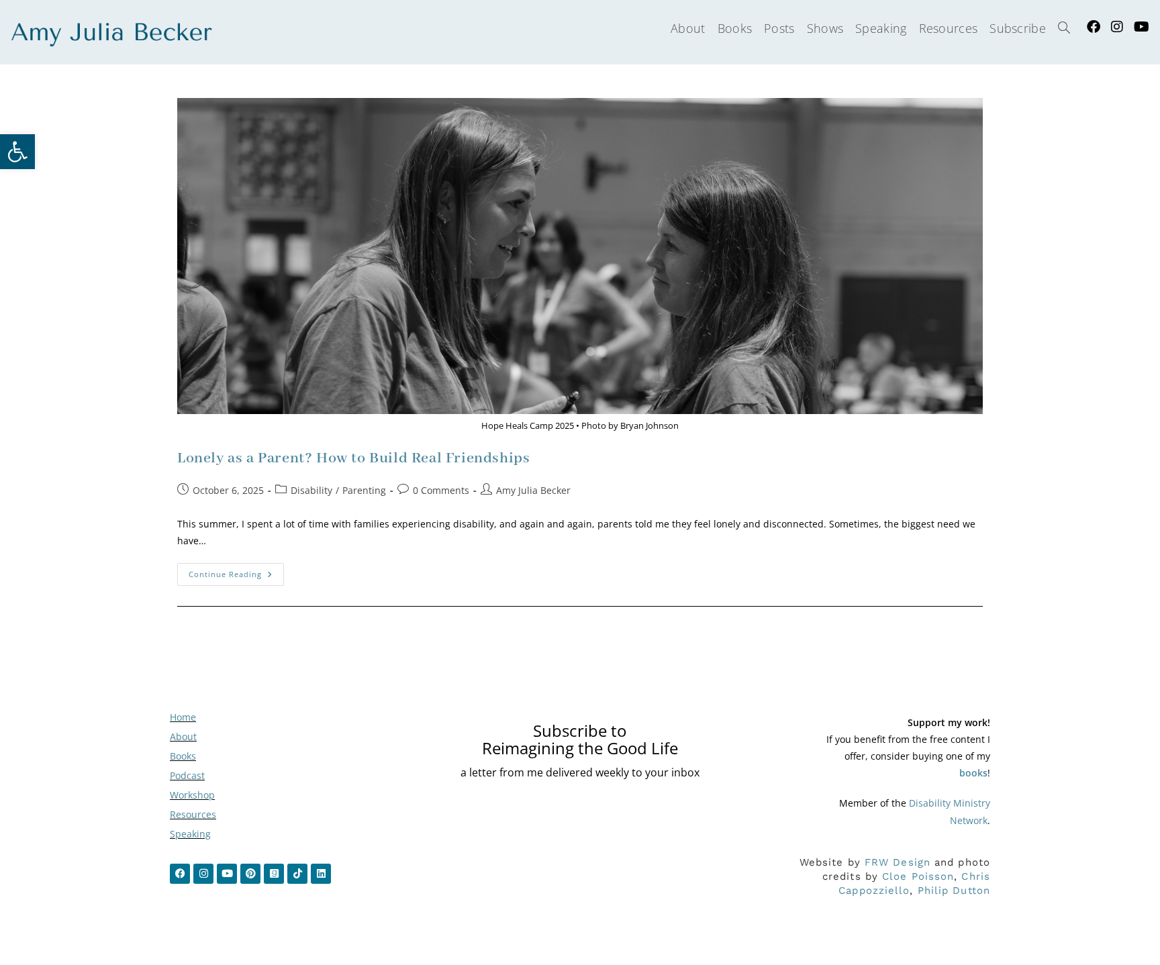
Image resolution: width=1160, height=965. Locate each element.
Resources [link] (193, 814)
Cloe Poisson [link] (918, 876)
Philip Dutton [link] (954, 890)
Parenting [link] (364, 490)
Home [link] (183, 717)
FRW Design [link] (897, 862)
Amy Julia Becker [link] (533, 490)
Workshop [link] (192, 795)
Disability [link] (311, 490)
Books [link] (183, 756)
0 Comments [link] (441, 490)
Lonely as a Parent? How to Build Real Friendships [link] (353, 458)
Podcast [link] (187, 775)
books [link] (973, 772)
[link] (17, 151)
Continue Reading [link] (236, 571)
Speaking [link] (190, 833)
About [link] (183, 736)
